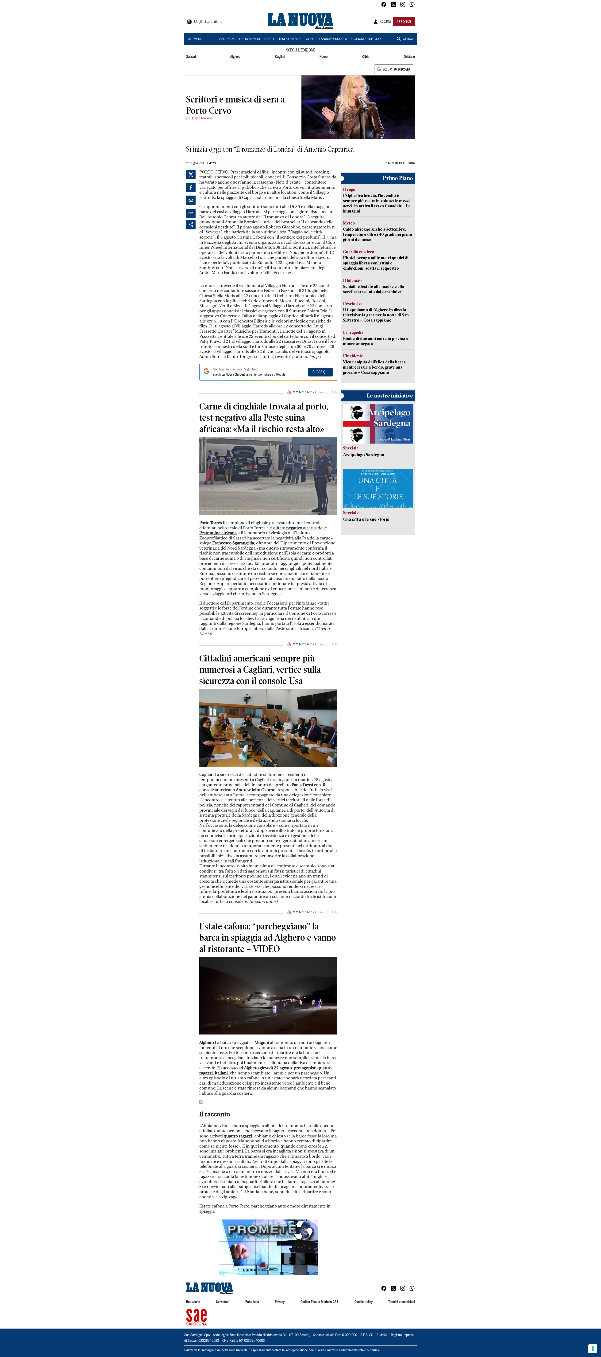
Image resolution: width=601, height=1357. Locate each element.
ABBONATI (404, 22)
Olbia (365, 57)
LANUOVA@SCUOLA (333, 39)
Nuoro (323, 57)
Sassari (191, 57)
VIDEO (309, 39)
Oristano (409, 57)
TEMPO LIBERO (289, 39)
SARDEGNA (227, 39)
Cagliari (280, 57)
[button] (268, 1247)
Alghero (235, 57)
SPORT (269, 39)
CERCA (408, 39)
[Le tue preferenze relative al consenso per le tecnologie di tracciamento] (592, 1348)
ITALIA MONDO (249, 39)
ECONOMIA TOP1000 (366, 39)
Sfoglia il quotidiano (208, 22)
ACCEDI (385, 22)
